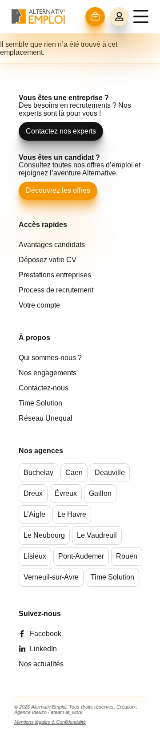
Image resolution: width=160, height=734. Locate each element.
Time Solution (40, 403)
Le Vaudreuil (97, 535)
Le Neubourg (44, 535)
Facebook (45, 633)
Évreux (66, 493)
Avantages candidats (52, 244)
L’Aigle (34, 514)
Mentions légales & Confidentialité (50, 722)
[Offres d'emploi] (95, 16)
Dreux (33, 493)
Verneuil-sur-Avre (51, 577)
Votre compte (39, 305)
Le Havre (71, 514)
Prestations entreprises (55, 275)
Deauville (110, 472)
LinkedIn (43, 649)
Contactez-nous (43, 388)
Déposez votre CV (47, 260)
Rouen (126, 556)
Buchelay (38, 472)
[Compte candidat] (119, 17)
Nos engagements (47, 373)
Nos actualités (41, 664)
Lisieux (35, 556)
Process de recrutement (56, 290)
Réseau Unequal (45, 418)
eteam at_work (67, 712)
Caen (74, 472)
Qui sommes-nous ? (50, 357)
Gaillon (100, 493)
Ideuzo (39, 712)
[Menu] (140, 16)
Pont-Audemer (81, 556)
